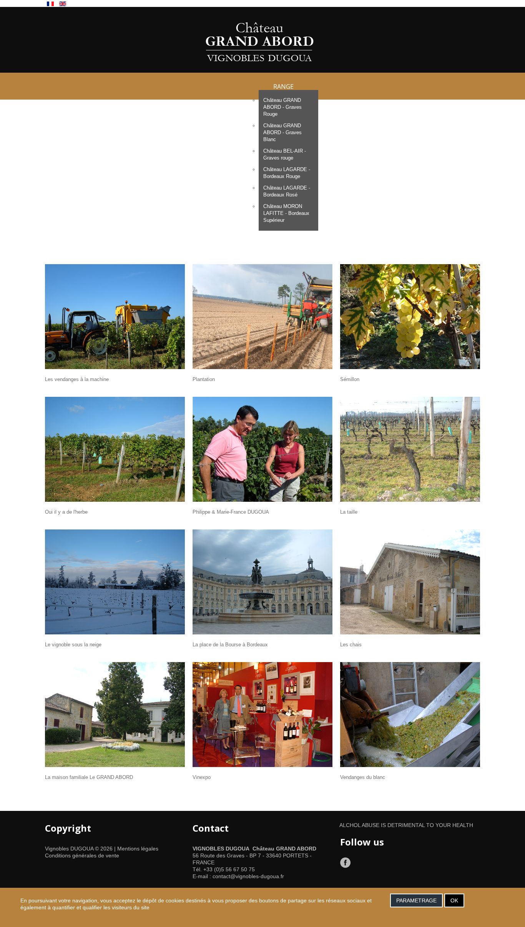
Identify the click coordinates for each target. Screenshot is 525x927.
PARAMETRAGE (416, 900)
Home (128, 219)
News (407, 219)
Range (283, 86)
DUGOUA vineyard (193, 219)
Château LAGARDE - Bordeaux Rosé (286, 191)
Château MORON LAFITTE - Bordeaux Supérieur (286, 213)
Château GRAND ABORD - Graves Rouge (282, 107)
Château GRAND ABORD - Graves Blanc (282, 132)
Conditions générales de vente (82, 855)
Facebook (345, 862)
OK (454, 900)
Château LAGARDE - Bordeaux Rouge (286, 172)
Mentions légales (137, 848)
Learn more (165, 907)
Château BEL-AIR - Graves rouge (284, 154)
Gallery (358, 219)
